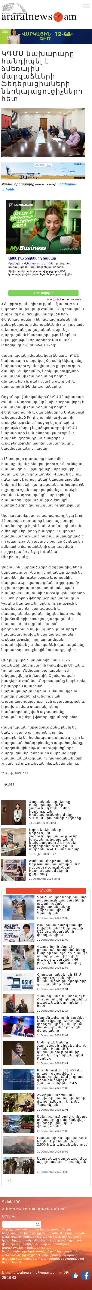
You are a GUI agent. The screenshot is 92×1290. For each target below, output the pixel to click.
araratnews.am (13, 1247)
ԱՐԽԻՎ (9, 1216)
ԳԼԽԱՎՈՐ (11, 1202)
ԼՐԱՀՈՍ (46, 890)
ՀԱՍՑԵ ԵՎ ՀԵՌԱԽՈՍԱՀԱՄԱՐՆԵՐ (33, 1209)
